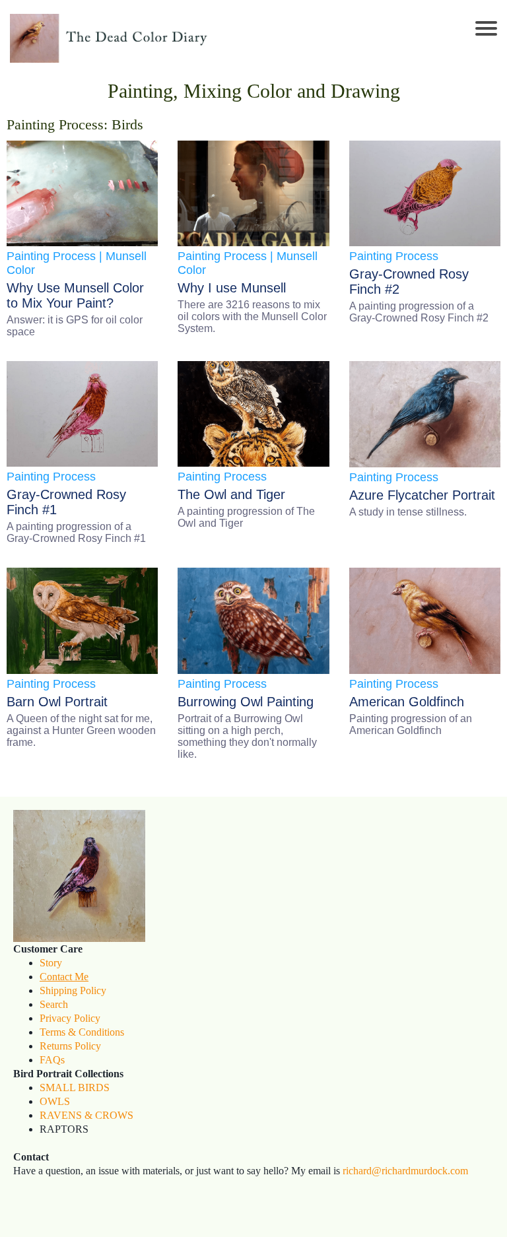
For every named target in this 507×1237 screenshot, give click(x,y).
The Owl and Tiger (231, 494)
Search (54, 1004)
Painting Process (51, 256)
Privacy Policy (70, 1018)
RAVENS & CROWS (86, 1115)
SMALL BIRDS (75, 1087)
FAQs (52, 1059)
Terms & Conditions (82, 1032)
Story (51, 962)
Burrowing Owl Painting (246, 701)
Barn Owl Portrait (57, 701)
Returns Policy (70, 1046)
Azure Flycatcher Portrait (422, 495)
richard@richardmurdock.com (405, 1170)
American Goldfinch (406, 701)
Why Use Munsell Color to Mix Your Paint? (75, 295)
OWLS (55, 1101)
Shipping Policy (73, 990)
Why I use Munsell (232, 288)
